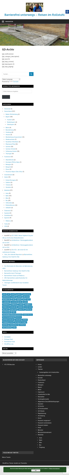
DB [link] (23, 299)
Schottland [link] (7, 215)
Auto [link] (7, 193)
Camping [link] (18, 299)
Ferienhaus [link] (6, 304)
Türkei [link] (6, 224)
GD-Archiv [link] (41, 406)
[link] (34, 3)
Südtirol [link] (8, 182)
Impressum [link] (41, 392)
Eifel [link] (20, 302)
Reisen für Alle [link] (27, 314)
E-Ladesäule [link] (6, 302)
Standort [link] (40, 404)
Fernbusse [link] (14, 304)
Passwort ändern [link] (43, 425)
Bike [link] (7, 198)
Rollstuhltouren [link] (10, 205)
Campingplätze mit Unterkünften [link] (49, 372)
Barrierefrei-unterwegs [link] (44, 375)
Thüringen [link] (9, 153)
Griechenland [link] (8, 175)
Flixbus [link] (21, 304)
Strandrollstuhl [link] (8, 322)
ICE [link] (25, 307)
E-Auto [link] (28, 299)
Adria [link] (4, 294)
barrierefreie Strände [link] (9, 296)
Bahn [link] (7, 196)
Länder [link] (40, 367)
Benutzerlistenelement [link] (44, 432)
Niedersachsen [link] (10, 139)
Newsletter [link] (41, 397)
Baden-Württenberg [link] (12, 114)
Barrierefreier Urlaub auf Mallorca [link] (14, 275)
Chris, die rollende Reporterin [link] (13, 254)
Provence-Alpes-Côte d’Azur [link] (14, 171)
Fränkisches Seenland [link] (9, 307)
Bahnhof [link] (18, 294)
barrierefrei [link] (26, 294)
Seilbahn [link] (8, 207)
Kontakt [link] (40, 378)
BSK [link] (13, 299)
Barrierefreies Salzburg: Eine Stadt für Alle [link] (17, 271)
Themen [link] (40, 369)
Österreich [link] (7, 210)
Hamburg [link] (8, 132)
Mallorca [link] (8, 221)
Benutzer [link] (40, 430)
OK (36, 470)
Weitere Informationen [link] (54, 468)
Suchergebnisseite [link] (43, 399)
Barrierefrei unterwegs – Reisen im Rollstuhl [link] (34, 15)
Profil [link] (39, 427)
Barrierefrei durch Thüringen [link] (12, 273)
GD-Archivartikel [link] (43, 408)
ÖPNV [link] (14, 327)
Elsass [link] (7, 169)
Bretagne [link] (8, 164)
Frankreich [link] (7, 157)
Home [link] (40, 364)
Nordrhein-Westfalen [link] (12, 142)
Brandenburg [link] (10, 130)
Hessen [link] (8, 134)
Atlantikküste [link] (10, 160)
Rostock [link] (18, 317)
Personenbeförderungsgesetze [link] (12, 314)
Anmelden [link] (7, 337)
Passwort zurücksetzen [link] (44, 423)
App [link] (9, 294)
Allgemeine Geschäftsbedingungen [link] (48, 401)
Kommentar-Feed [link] (9, 341)
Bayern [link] (8, 117)
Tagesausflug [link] (14, 325)
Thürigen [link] (22, 325)
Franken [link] (9, 120)
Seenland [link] (18, 319)
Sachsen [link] (8, 146)
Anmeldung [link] (41, 416)
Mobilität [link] (7, 190)
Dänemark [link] (7, 109)
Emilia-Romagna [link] (11, 180)
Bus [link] (7, 200)
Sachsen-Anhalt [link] (10, 149)
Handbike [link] (20, 307)
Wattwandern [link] (7, 327)
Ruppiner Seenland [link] (8, 319)
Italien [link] (6, 177)
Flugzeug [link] (42, 447)
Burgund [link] (8, 167)
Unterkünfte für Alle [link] (44, 394)
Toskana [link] (8, 185)
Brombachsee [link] (7, 299)
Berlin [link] (7, 127)
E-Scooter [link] (14, 302)
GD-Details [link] (41, 411)
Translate (15, 81)
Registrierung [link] (42, 413)
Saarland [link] (7, 213)
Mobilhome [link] (13, 309)
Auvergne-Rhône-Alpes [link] (13, 162)
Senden (6, 97)
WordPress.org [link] (8, 344)
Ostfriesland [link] (7, 312)
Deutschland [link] (8, 111)
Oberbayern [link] (10, 124)
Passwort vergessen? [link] (44, 420)
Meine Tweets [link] (6, 457)
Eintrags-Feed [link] (8, 339)
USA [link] (5, 226)
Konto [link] (40, 418)
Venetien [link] (8, 187)
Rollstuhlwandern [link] (8, 317)
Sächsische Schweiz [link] (21, 322)
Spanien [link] (6, 218)
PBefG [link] (14, 312)
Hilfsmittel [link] (9, 203)
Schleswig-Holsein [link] (11, 151)
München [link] (29, 309)
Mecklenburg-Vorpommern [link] (14, 137)
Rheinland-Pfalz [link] (10, 144)
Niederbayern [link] (11, 122)
